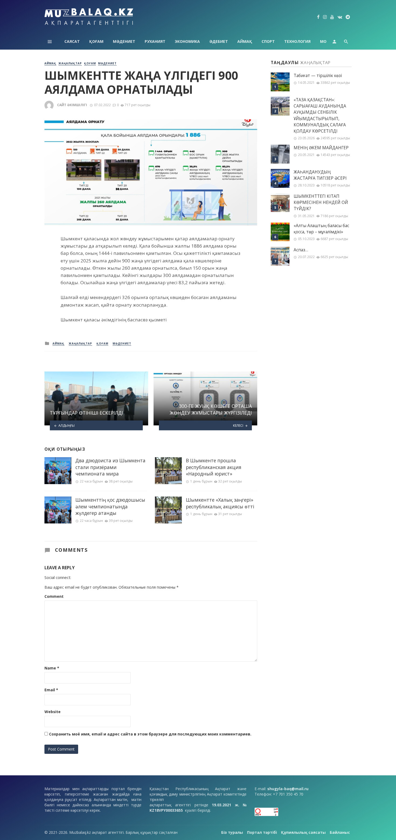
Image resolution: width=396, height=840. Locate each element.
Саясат (72, 41)
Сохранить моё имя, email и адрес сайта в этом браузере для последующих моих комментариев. (150, 734)
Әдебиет (218, 41)
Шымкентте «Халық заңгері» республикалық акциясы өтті (220, 503)
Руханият (155, 41)
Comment (54, 596)
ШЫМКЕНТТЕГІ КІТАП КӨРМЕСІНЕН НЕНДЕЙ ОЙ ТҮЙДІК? (321, 202)
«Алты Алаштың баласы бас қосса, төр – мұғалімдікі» (321, 229)
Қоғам (96, 41)
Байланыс (340, 832)
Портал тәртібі (262, 832)
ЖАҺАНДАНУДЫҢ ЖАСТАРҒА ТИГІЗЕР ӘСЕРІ (320, 175)
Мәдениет (124, 41)
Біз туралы (232, 832)
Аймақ (244, 41)
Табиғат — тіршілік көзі (318, 75)
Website (52, 711)
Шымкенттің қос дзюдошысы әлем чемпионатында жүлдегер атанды (110, 506)
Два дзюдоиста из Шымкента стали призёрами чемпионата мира (110, 467)
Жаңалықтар (70, 63)
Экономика (187, 41)
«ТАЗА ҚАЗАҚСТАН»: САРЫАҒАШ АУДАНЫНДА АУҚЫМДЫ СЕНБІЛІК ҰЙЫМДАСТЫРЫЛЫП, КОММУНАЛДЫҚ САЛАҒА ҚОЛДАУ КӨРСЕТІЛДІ (320, 115)
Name (51, 668)
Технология (297, 41)
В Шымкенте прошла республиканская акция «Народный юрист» (213, 467)
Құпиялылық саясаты (303, 832)
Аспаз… (301, 250)
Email (51, 689)
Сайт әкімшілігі (72, 105)
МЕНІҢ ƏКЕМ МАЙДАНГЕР (321, 148)
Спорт (268, 41)
